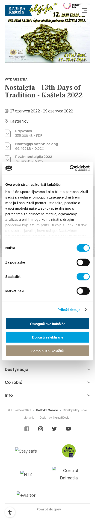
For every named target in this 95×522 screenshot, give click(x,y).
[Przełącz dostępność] (10, 512)
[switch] (83, 262)
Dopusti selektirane (47, 337)
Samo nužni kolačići (47, 351)
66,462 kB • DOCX (36, 146)
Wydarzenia (16, 79)
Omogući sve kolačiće (47, 324)
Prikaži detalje (68, 310)
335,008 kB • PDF (28, 133)
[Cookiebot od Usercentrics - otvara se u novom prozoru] (69, 168)
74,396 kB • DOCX (33, 159)
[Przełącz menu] (84, 10)
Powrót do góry (48, 509)
